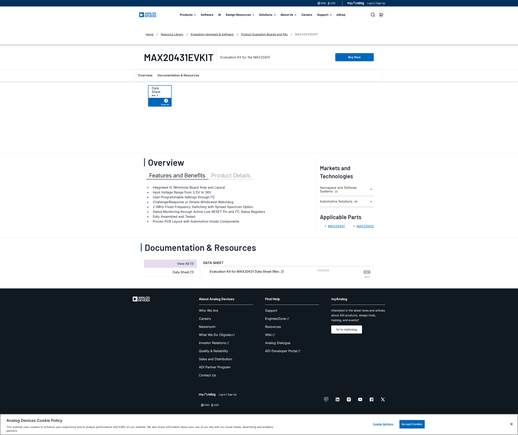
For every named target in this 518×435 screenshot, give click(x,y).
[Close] (511, 424)
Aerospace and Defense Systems (338, 189)
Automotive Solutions (338, 201)
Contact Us (207, 375)
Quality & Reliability (213, 351)
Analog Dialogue (277, 343)
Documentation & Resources (178, 75)
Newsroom (207, 327)
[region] (259, 424)
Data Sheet (156, 90)
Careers (205, 319)
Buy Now (354, 57)
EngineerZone (275, 319)
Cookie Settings (383, 424)
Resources (273, 327)
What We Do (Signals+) (217, 335)
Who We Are (208, 310)
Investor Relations (212, 343)
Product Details (230, 175)
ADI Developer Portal (281, 351)
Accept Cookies (412, 424)
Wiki (268, 335)
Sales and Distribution (215, 359)
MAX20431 (336, 226)
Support (271, 310)
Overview (145, 75)
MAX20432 (365, 226)
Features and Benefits (177, 175)
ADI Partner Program (214, 367)
